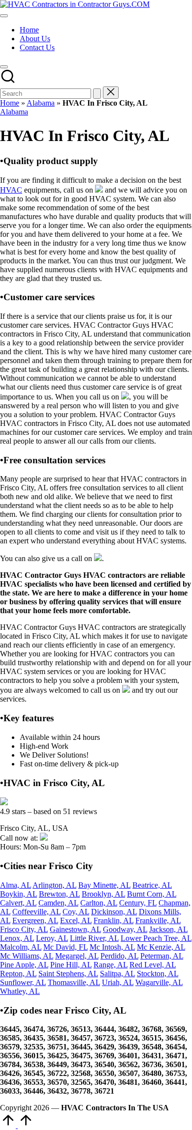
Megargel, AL (76, 956)
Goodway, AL (125, 929)
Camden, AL (58, 903)
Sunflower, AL (23, 982)
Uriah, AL (117, 982)
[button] (97, 93)
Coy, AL (76, 911)
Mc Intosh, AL (112, 947)
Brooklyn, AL (103, 894)
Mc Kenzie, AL (161, 947)
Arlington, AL (54, 885)
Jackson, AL (168, 929)
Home (9, 103)
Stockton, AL (157, 973)
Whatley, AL (20, 991)
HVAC (11, 190)
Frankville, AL (158, 920)
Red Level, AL (152, 964)
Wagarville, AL (159, 982)
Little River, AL (94, 938)
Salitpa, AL (117, 973)
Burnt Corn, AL (151, 894)
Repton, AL (18, 973)
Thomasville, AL (74, 982)
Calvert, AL (18, 903)
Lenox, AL (17, 938)
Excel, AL (76, 920)
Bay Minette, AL (104, 885)
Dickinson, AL (114, 911)
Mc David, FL (65, 947)
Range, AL (111, 964)
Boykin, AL (18, 894)
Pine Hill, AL (71, 964)
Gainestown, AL (75, 929)
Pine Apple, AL (24, 964)
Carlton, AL (98, 903)
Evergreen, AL (35, 920)
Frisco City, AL (24, 929)
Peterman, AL (161, 956)
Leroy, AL (52, 938)
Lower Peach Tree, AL (156, 938)
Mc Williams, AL (26, 956)
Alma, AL (15, 885)
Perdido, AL (119, 956)
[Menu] (4, 15)
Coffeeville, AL (36, 911)
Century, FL (138, 903)
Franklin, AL (113, 920)
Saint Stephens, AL (68, 973)
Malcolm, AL (20, 947)
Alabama (41, 103)
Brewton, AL (59, 894)
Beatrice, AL (152, 885)
